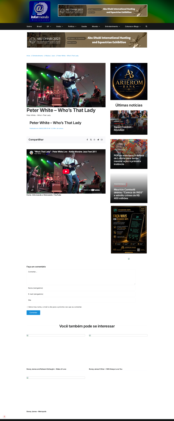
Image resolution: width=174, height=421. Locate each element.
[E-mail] (102, 139)
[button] (146, 26)
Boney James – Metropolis (36, 411)
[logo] (39, 2)
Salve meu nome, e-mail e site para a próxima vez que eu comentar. (55, 307)
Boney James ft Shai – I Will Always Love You (105, 369)
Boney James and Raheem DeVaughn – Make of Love (46, 369)
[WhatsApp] (94, 139)
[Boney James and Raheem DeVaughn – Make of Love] (56, 336)
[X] (91, 139)
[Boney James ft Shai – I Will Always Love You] (118, 336)
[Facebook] (87, 139)
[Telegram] (98, 139)
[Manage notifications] (4, 416)
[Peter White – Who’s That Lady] (66, 64)
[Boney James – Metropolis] (56, 378)
